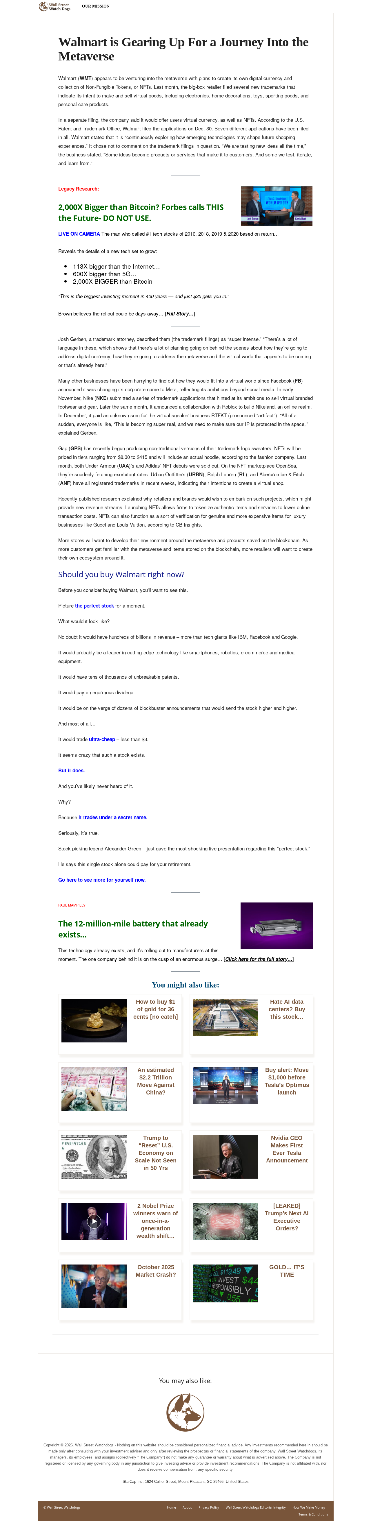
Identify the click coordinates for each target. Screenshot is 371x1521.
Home (171, 1507)
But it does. (71, 770)
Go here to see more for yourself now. (102, 879)
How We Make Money (308, 1507)
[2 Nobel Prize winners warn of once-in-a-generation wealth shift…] (94, 1224)
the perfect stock (94, 605)
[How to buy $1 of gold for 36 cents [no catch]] (94, 1024)
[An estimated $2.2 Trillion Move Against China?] (94, 1092)
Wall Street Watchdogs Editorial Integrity (256, 1507)
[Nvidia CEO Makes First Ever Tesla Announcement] (225, 1160)
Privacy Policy (209, 1507)
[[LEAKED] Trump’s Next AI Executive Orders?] (225, 1224)
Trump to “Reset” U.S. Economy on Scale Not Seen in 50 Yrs (156, 1153)
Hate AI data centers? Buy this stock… (287, 1009)
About (187, 1507)
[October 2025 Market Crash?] (94, 1289)
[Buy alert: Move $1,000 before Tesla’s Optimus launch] (225, 1088)
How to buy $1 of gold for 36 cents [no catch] (155, 1009)
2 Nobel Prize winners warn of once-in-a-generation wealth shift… (155, 1221)
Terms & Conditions (313, 1514)
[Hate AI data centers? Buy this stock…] (225, 1020)
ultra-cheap (102, 739)
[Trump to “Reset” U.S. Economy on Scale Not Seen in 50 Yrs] (94, 1160)
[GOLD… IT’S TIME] (225, 1286)
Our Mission (96, 6)
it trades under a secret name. (113, 817)
